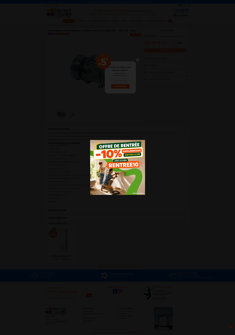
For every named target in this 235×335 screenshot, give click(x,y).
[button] (92, 142)
